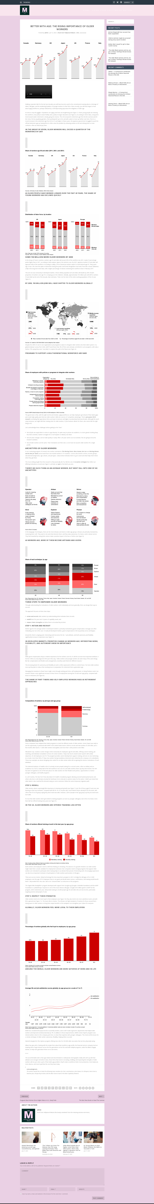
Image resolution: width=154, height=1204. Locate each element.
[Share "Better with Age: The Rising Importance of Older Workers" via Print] (70, 1088)
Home (86, 10)
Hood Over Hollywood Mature (112, 10)
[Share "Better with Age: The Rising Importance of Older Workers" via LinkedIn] (56, 1088)
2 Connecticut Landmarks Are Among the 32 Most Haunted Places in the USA (119, 73)
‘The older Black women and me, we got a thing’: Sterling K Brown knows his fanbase (119, 51)
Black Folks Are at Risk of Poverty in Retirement (119, 83)
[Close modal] (26, 145)
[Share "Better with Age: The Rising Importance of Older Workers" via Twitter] (42, 1088)
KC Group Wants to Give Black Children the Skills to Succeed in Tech (93, 1147)
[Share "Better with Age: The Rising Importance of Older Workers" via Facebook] (38, 1088)
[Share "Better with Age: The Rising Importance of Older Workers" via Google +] (45, 1088)
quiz (59, 464)
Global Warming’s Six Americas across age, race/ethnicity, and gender (30, 1147)
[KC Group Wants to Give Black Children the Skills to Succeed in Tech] (93, 1137)
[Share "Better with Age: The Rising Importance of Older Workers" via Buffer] (60, 1088)
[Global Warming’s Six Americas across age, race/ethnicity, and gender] (31, 1137)
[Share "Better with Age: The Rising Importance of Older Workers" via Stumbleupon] (63, 1088)
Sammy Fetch (112, 103)
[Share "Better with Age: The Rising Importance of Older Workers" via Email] (67, 1088)
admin (46, 33)
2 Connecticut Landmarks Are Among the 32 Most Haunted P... (49, 2)
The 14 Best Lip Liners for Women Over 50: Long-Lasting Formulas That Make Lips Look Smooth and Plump (51, 1149)
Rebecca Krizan (113, 83)
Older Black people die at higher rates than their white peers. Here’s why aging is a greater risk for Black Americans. (71, 1149)
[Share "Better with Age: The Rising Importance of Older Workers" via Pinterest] (53, 1088)
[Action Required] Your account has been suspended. (119, 33)
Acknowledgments (32, 1069)
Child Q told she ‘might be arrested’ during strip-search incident (119, 39)
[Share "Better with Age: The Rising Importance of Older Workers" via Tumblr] (49, 1088)
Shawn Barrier (112, 92)
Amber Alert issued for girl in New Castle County (118, 45)
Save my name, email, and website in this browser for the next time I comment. (45, 1194)
